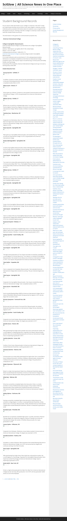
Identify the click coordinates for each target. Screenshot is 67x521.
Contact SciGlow (57, 24)
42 (5, 479)
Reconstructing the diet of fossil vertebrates (57, 400)
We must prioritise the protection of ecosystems (58, 314)
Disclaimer (55, 26)
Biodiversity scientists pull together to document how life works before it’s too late (58, 393)
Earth (14, 13)
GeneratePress (47, 519)
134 (18, 479)
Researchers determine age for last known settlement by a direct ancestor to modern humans (58, 63)
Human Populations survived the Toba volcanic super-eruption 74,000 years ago (58, 271)
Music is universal (57, 119)
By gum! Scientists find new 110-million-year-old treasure (58, 277)
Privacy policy (56, 28)
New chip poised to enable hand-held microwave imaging (58, 155)
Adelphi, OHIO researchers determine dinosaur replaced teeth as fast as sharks (58, 225)
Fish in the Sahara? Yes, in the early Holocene (57, 325)
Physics (19, 13)
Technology (40, 13)
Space (33, 13)
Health (8, 13)
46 (11, 479)
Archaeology (27, 13)
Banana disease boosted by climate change (58, 108)
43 (7, 479)
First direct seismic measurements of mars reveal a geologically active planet (58, 299)
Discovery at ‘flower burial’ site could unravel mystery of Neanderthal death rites (58, 365)
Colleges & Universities (56, 13)
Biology (3, 13)
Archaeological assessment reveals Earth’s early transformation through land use (58, 140)
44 (8, 479)
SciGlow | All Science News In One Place (32, 4)
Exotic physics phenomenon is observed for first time (58, 160)
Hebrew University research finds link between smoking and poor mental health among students (58, 124)
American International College (11, 54)
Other (46, 13)
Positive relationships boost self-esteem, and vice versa (58, 206)
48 (15, 479)
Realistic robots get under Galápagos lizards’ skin (58, 218)
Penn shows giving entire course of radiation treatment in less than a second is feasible (58, 148)
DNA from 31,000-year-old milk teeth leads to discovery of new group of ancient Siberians (58, 234)
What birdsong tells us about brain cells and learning (58, 351)
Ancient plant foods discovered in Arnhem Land (58, 319)
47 (13, 479)
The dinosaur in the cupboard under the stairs (58, 379)
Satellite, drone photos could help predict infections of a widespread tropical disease (58, 192)
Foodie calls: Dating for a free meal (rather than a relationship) (58, 185)
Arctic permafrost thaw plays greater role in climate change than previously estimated (58, 178)
